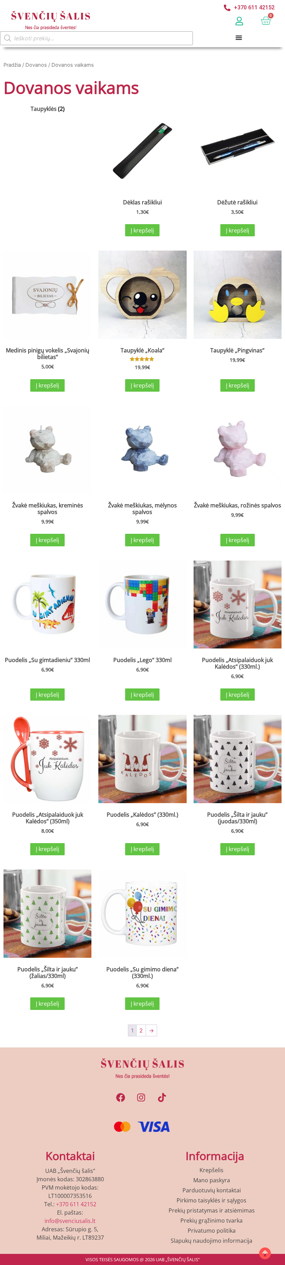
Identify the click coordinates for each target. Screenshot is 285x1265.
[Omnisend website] (142, 797)
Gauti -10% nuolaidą (142, 753)
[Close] (238, 460)
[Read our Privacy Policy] (231, 728)
